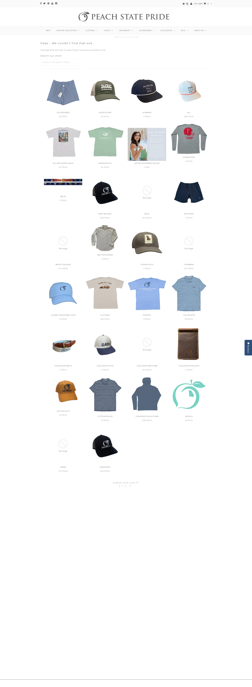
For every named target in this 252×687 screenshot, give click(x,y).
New (48, 30)
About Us (199, 30)
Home (116, 37)
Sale (183, 30)
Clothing (90, 30)
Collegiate (166, 30)
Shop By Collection (66, 30)
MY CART (201, 3)
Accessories (145, 30)
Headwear (124, 30)
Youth (107, 30)
